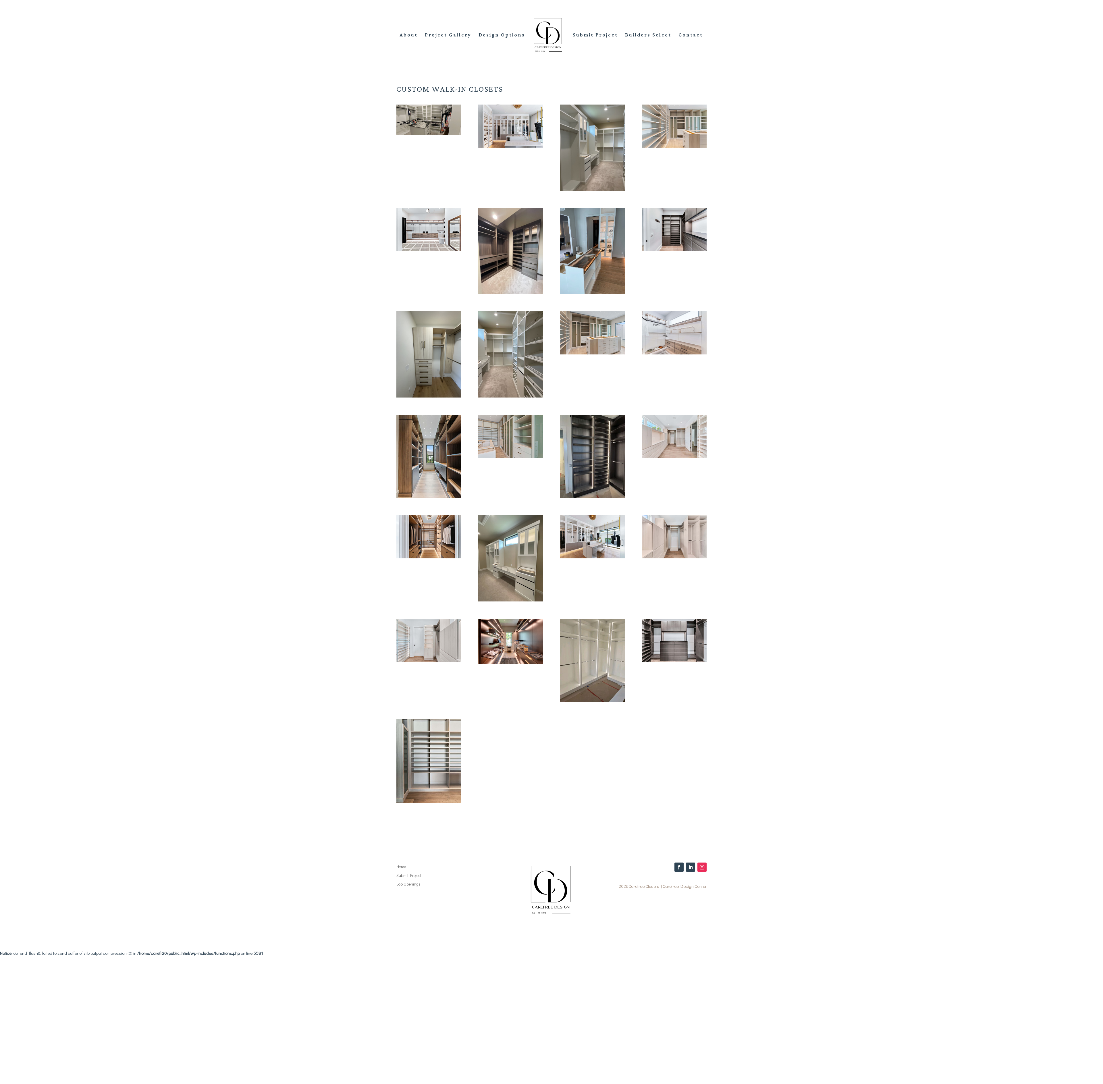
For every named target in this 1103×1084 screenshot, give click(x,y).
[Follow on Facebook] (679, 867)
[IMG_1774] (592, 292)
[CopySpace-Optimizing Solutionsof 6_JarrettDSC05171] (428, 496)
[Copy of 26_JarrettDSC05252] (428, 801)
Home (401, 867)
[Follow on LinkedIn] (690, 867)
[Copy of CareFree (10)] (674, 353)
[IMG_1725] (592, 189)
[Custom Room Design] (510, 146)
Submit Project (595, 35)
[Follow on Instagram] (702, 867)
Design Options (502, 35)
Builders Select (648, 35)
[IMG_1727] (510, 600)
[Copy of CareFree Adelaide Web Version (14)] (592, 557)
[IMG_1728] (510, 292)
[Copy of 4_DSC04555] (428, 660)
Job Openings (408, 884)
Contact (690, 35)
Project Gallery (448, 35)
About (409, 35)
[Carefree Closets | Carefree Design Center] (428, 133)
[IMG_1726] (510, 396)
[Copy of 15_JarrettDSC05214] (510, 456)
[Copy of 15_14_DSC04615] (674, 249)
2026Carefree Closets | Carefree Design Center (663, 886)
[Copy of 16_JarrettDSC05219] (592, 353)
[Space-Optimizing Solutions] (674, 146)
